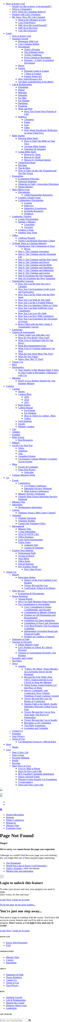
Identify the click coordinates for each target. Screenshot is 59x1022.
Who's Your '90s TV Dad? (30, 359)
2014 (26, 399)
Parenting (22, 95)
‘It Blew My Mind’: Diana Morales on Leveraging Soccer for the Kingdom (41, 672)
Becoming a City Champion (37, 723)
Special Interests (26, 564)
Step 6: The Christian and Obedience (35, 267)
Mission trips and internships (19, 871)
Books (15, 747)
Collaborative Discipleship (30, 200)
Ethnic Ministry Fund (28, 644)
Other (27, 127)
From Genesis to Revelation (37, 57)
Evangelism (17, 176)
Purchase (22, 165)
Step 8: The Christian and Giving (34, 273)
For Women (23, 100)
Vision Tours (24, 542)
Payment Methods (20, 758)
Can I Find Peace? (27, 22)
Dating (21, 90)
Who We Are (18, 591)
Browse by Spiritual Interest (37, 160)
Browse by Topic (32, 154)
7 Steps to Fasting (32, 73)
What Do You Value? (28, 356)
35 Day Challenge (33, 55)
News (15, 663)
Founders (16, 733)
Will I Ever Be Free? (28, 28)
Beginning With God (28, 41)
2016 (26, 397)
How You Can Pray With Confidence (36, 316)
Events (15, 480)
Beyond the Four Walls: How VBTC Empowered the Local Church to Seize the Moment (38, 680)
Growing (28, 227)
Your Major (23, 558)
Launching (29, 224)
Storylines (17, 661)
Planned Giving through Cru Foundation (37, 779)
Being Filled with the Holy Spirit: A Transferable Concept (35, 325)
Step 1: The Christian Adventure (33, 251)
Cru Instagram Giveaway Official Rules (37, 741)
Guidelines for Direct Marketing (39, 620)
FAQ (8, 945)
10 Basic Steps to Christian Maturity (29, 243)
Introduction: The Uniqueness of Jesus (36, 246)
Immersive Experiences (35, 208)
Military (16, 442)
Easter (27, 122)
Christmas (29, 119)
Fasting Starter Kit (33, 76)
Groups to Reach (26, 556)
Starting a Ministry (27, 222)
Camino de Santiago (34, 547)
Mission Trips (18, 502)
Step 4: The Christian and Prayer (33, 262)
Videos (27, 418)
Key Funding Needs (28, 566)
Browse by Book (32, 157)
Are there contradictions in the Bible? (36, 82)
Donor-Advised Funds (29, 776)
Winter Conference (15, 820)
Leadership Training (21, 216)
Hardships (23, 103)
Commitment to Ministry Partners (40, 612)
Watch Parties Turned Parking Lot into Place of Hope (40, 686)
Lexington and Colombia (36, 728)
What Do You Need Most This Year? (35, 354)
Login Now (5, 899)
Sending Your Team (27, 232)
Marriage (22, 92)
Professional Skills (27, 553)
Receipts (16, 763)
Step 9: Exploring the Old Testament (35, 275)
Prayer (21, 65)
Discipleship (24, 192)
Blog (14, 364)
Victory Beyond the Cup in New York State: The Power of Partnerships (39, 715)
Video (15, 235)
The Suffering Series (34, 52)
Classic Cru (17, 362)
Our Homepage (13, 863)
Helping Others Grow (16, 1005)
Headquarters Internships (30, 507)
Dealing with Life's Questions (26, 14)
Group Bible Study (27, 152)
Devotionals (24, 46)
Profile (15, 760)
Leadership (11, 1008)
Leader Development (28, 219)
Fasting (21, 68)
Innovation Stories (27, 577)
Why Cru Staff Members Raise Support (37, 601)
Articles (22, 666)
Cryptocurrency (25, 782)
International (18, 526)
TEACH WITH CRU (28, 534)
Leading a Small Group (29, 197)
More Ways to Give (21, 766)
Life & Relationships (22, 84)
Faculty (21, 424)
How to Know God (21, 36)
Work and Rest (25, 108)
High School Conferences (36, 491)
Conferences (24, 483)
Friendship (23, 87)
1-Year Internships (27, 531)
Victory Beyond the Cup (36, 585)
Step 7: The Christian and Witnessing (36, 270)
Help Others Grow (21, 189)
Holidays (22, 117)
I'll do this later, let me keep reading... (18, 904)
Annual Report (25, 599)
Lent (26, 125)
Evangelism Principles (28, 178)
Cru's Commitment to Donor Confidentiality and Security (37, 608)
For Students (30, 413)
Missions (16, 378)
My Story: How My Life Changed (28, 17)
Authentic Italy (31, 545)
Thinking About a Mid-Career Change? (37, 512)
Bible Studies (18, 135)
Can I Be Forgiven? (27, 30)
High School (24, 405)
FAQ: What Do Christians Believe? (29, 11)
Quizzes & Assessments (23, 332)
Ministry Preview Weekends (31, 494)
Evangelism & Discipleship (31, 593)
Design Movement (15, 814)
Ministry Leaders (26, 426)
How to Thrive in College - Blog (40, 415)
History (15, 574)
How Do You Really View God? (33, 337)
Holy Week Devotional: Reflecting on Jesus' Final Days (40, 131)
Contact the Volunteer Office (32, 523)
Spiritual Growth (20, 38)
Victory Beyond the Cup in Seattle (40, 720)
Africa (21, 448)
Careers (15, 510)
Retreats (10, 817)
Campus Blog (24, 394)
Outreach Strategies (27, 181)
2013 (26, 402)
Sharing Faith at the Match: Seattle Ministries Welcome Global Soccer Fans (40, 707)
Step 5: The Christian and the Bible (35, 265)
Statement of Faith (20, 639)
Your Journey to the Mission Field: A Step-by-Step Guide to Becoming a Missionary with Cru (38, 373)
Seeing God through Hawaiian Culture (36, 240)
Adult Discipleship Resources (38, 195)
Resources (11, 822)
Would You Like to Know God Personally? (26, 865)
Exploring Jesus (13, 828)
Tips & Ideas (24, 168)
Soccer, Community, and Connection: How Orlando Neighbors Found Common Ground (41, 693)
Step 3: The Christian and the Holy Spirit (37, 259)
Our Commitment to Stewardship (34, 604)
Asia (20, 453)
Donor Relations (20, 596)
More (14, 464)
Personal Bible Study (28, 138)
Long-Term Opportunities (30, 539)
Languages (17, 329)
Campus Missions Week (23, 475)
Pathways (28, 205)
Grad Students (25, 421)
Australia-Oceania (26, 456)
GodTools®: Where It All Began (39, 588)
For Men (22, 98)
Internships (17, 504)
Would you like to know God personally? (32, 6)
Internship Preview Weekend (38, 488)
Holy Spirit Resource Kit (30, 79)
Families (16, 434)
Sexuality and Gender (22, 658)
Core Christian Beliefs (28, 44)
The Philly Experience (35, 725)
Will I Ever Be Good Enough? (32, 25)
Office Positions (25, 537)
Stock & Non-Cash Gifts (30, 771)
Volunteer (16, 515)
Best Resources (25, 440)
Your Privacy (18, 736)
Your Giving (18, 755)
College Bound (25, 407)
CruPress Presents (26, 238)
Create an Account (20, 899)
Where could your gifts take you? (34, 335)
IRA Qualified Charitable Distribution (36, 774)
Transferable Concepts (22, 281)
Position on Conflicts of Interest (39, 636)
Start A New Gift (20, 752)
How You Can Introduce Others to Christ (37, 305)
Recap (27, 248)
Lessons (28, 203)
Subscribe (29, 472)
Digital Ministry (25, 187)
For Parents (29, 410)
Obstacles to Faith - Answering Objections (38, 184)
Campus (16, 389)
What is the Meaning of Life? (32, 20)
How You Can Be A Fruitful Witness (35, 302)
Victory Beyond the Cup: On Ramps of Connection (38, 700)
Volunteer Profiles (26, 521)
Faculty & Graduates (28, 467)
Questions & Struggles (35, 149)
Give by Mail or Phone (29, 768)
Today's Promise (32, 49)
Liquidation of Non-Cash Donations (41, 623)
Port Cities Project (32, 569)
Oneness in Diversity (22, 642)
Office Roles (24, 561)
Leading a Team (26, 230)
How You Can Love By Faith (32, 313)
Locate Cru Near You (22, 445)
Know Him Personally (17, 942)
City (14, 429)
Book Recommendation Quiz (32, 345)
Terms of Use (18, 739)
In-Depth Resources (33, 211)
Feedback (28, 213)
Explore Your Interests (22, 550)
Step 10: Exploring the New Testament (36, 278)
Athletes (16, 432)
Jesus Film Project (26, 469)
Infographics (18, 367)
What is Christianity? (22, 9)
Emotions (22, 106)
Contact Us (17, 731)
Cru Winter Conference (35, 486)
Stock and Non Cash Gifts (30, 784)
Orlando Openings (27, 518)
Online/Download (26, 162)
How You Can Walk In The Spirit (34, 300)
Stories (21, 391)
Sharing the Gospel (15, 1003)
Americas (22, 451)
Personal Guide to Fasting (36, 71)
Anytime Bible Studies (35, 146)
